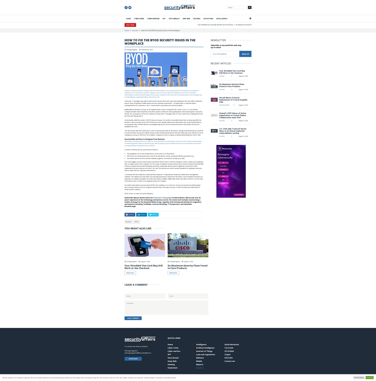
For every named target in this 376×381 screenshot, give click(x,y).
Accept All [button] (369, 377)
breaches (186, 95)
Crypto (228, 354)
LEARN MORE (133, 359)
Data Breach (174, 19)
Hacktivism (208, 19)
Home (128, 19)
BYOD (140, 90)
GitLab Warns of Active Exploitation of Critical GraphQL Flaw (233, 99)
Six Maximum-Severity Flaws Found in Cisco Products (244, 25)
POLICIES (229, 358)
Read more (130, 273)
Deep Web (186, 19)
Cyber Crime (139, 19)
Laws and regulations (205, 354)
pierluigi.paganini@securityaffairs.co (138, 353)
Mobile (199, 361)
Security (135, 30)
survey (189, 109)
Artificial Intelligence (205, 348)
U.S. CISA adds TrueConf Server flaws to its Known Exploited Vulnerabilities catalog (233, 131)
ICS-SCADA (229, 351)
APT (164, 19)
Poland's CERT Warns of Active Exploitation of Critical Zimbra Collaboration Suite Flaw (232, 115)
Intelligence (221, 19)
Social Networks (232, 344)
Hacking (196, 19)
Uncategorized (224, 105)
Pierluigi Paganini (132, 50)
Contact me (230, 361)
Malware (200, 358)
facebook (131, 214)
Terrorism (229, 348)
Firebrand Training (160, 198)
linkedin (142, 214)
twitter (154, 214)
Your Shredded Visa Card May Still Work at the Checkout (207, 25)
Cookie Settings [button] (358, 377)
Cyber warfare (153, 19)
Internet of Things (204, 351)
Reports (199, 364)
